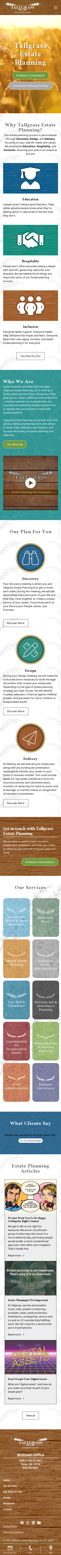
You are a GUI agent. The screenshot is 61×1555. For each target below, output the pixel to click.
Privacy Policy (10, 1526)
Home (6, 1480)
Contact (7, 1509)
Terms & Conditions (13, 1532)
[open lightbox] (30, 483)
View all (30, 1415)
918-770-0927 (30, 1468)
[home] (22, 7)
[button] (55, 7)
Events (6, 1497)
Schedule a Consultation (30, 75)
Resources (9, 1503)
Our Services (10, 1485)
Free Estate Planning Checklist (30, 85)
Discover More (15, 623)
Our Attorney (15, 444)
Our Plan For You (30, 356)
